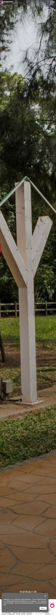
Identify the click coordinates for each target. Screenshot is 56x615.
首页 (3, 5)
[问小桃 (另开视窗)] (52, 605)
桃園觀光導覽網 (7, 2)
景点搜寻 (16, 5)
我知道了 (43, 608)
